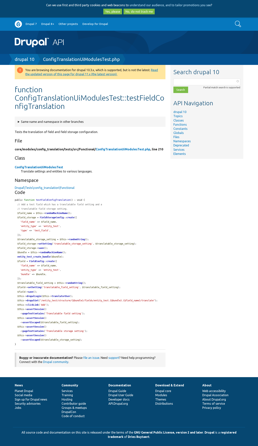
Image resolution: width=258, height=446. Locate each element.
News (19, 385)
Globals (178, 133)
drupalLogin (34, 296)
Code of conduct (73, 416)
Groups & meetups (74, 407)
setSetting (45, 243)
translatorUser (61, 296)
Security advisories (28, 403)
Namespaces (182, 141)
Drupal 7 (31, 23)
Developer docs (119, 399)
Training (67, 395)
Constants (180, 128)
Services (179, 149)
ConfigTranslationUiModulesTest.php (81, 59)
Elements (179, 153)
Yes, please (112, 11)
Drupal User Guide (120, 395)
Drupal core (163, 391)
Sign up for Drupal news (31, 399)
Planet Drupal (24, 391)
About (207, 385)
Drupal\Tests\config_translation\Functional (44, 187)
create (70, 217)
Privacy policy (211, 407)
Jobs (18, 407)
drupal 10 (25, 59)
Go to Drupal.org (18, 24)
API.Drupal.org (118, 403)
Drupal (209, 432)
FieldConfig (36, 261)
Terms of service (213, 403)
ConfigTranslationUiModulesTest (39, 167)
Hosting (67, 399)
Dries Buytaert (138, 436)
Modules (161, 395)
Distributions (164, 403)
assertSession (35, 309)
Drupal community (55, 362)
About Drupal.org (214, 399)
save (41, 248)
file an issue (91, 357)
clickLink (33, 305)
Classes (178, 120)
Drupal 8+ (47, 23)
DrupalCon (69, 412)
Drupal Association (215, 395)
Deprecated (181, 145)
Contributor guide (74, 403)
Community (70, 385)
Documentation (119, 385)
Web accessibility (214, 391)
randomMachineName (56, 213)
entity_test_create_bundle (33, 256)
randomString (77, 239)
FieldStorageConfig (52, 217)
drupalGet (33, 300)
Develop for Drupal (95, 23)
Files (176, 137)
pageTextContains (33, 313)
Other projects (68, 23)
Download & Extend (169, 385)
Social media (23, 395)
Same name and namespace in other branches (52, 121)
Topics (178, 116)
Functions (180, 124)
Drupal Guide (117, 391)
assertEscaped (31, 322)
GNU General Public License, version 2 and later (168, 432)
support (113, 357)
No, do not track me (139, 11)
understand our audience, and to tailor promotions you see (170, 5)
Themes (160, 399)
